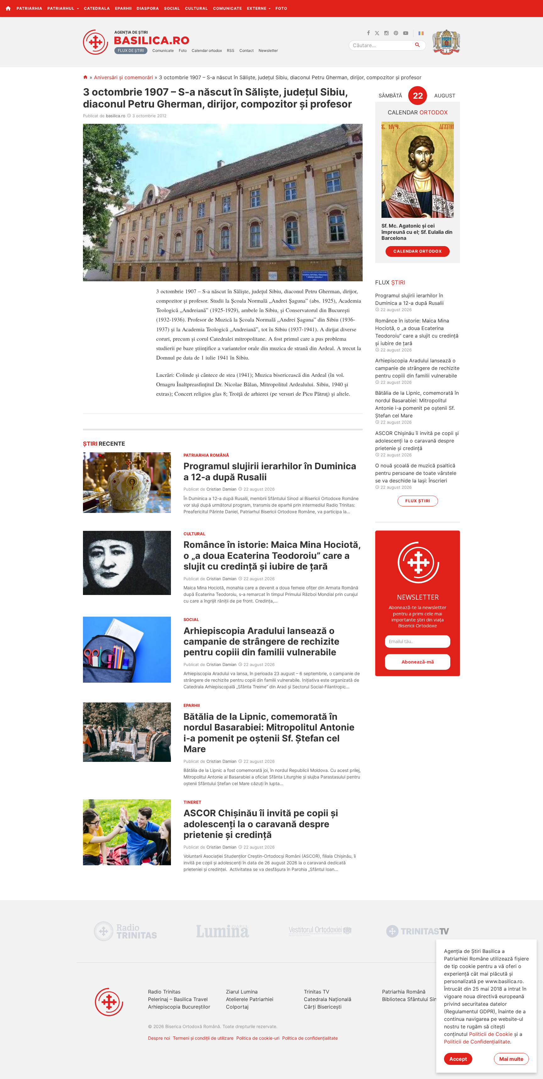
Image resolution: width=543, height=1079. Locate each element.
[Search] (417, 45)
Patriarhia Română (403, 991)
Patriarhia (29, 8)
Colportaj (237, 1007)
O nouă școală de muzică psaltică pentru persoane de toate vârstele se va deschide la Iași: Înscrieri (415, 473)
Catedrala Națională (327, 999)
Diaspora (148, 8)
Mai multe (511, 1059)
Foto (281, 8)
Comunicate (227, 8)
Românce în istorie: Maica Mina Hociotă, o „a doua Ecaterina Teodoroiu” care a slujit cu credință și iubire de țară (272, 555)
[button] (534, 8)
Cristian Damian (221, 489)
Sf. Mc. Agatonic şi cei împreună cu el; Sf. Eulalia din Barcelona (416, 232)
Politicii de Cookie (491, 1034)
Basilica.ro (151, 40)
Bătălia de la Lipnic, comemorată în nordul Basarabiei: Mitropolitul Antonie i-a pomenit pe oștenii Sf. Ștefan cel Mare (269, 732)
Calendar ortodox (207, 50)
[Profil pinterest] (395, 33)
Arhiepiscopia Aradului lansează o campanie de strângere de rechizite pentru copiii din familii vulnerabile (261, 641)
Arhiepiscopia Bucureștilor (179, 1007)
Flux (390, 282)
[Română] (422, 33)
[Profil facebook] (368, 33)
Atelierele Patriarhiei (249, 999)
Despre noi (159, 1038)
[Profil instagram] (386, 33)
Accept (458, 1059)
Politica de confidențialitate (310, 1038)
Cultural (196, 8)
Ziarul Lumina (242, 991)
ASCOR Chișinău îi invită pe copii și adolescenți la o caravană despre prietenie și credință (261, 823)
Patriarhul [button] (61, 8)
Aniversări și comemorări (123, 77)
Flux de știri (131, 50)
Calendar (418, 112)
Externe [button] (257, 8)
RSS (230, 50)
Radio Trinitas (164, 991)
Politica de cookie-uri (257, 1038)
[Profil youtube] (405, 33)
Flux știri (417, 500)
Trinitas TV (316, 991)
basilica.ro (115, 115)
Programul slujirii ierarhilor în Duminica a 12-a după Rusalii (270, 471)
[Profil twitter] (377, 33)
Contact (246, 50)
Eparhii (123, 8)
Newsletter (268, 50)
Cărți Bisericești (323, 1007)
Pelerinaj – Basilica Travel (178, 999)
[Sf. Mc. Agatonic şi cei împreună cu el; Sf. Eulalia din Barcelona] (417, 170)
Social (172, 8)
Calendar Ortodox (417, 251)
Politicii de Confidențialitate (477, 1041)
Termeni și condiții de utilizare (203, 1038)
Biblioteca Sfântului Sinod (412, 999)
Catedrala (97, 8)
